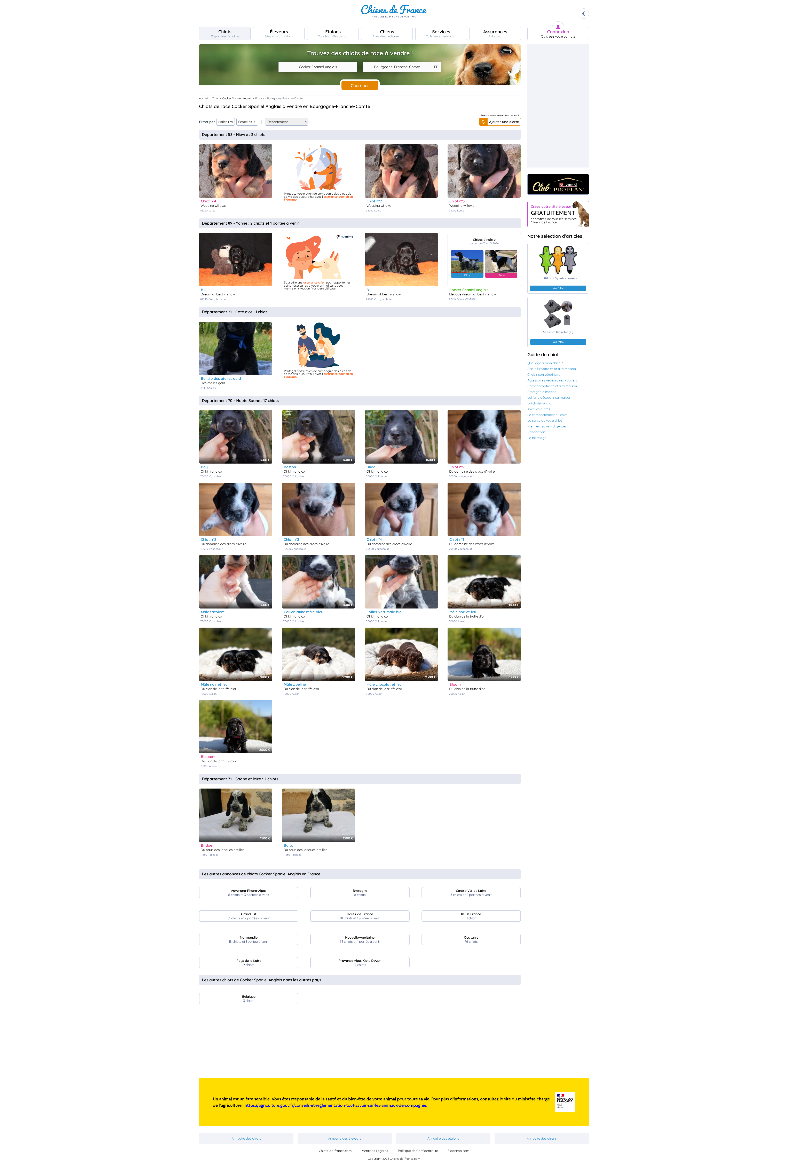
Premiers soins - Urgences (547, 426)
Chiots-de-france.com (335, 1151)
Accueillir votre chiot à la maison (551, 368)
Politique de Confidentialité (418, 1151)
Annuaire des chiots (246, 1138)
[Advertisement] (360, 1043)
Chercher (360, 85)
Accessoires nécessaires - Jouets (552, 380)
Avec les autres (538, 409)
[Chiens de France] (394, 13)
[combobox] (317, 67)
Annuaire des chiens (542, 1138)
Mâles (225, 122)
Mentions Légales (375, 1151)
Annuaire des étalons (443, 1138)
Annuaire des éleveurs (344, 1138)
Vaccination (536, 432)
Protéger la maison (542, 391)
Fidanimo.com (458, 1151)
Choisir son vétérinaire (543, 374)
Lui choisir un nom (540, 403)
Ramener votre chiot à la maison (552, 386)
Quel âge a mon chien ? (545, 363)
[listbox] (436, 67)
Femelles (247, 122)
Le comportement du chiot (547, 414)
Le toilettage (536, 437)
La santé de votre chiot (544, 420)
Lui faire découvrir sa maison (549, 397)
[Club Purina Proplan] (558, 184)
